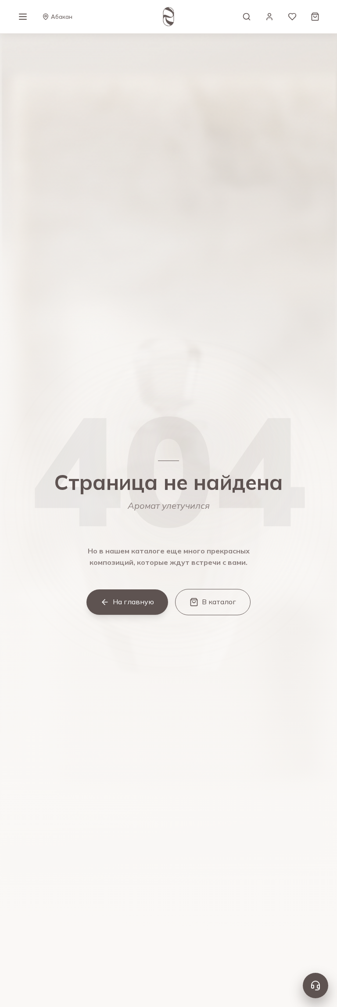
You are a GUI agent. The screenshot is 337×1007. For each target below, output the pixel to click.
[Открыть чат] (315, 985)
